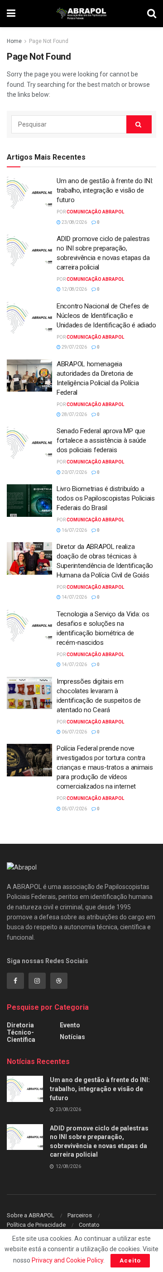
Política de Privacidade (36, 1224)
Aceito (130, 1260)
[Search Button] (139, 124)
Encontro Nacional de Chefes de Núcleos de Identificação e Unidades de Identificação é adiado (106, 315)
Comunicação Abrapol (95, 211)
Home (14, 41)
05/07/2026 (74, 808)
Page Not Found (48, 41)
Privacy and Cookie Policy (67, 1260)
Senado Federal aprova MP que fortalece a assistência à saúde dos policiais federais (101, 440)
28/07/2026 (74, 414)
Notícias (72, 1036)
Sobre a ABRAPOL (30, 1215)
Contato (89, 1224)
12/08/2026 (74, 289)
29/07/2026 (74, 347)
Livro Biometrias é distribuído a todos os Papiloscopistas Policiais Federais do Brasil (106, 498)
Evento (70, 1025)
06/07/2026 (74, 731)
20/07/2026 (74, 472)
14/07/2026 (74, 597)
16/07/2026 (74, 530)
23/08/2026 (74, 222)
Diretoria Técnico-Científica (21, 1032)
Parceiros (79, 1215)
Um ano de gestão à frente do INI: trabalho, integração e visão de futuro (105, 190)
